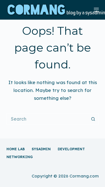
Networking (19, 157)
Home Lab (15, 149)
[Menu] (96, 9)
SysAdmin (41, 149)
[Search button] (93, 118)
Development (71, 149)
